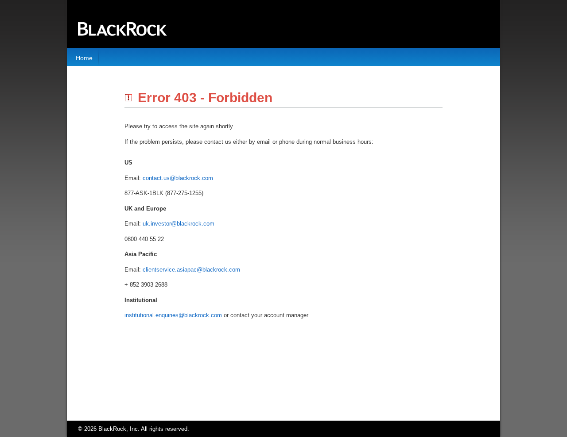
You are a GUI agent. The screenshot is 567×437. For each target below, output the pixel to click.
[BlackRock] (122, 24)
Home (84, 57)
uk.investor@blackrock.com (178, 223)
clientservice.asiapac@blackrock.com (191, 269)
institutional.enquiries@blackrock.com (173, 315)
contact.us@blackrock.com (178, 178)
